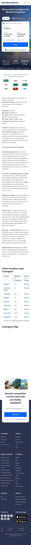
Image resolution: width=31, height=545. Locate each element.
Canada (18, 439)
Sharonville (7, 313)
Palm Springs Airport (6, 475)
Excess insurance (20, 496)
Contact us (4, 439)
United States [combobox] (8, 40)
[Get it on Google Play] (21, 521)
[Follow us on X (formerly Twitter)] (11, 515)
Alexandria (7, 305)
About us (3, 437)
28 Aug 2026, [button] (21, 34)
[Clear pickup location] (26, 27)
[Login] (25, 2)
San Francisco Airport (7, 480)
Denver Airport (5, 463)
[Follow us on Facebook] (2, 515)
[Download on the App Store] (21, 517)
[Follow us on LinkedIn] (8, 519)
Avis (17, 460)
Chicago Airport (5, 460)
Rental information (21, 502)
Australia (18, 437)
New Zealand (19, 442)
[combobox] (13, 28)
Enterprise (18, 468)
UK (16, 445)
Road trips (18, 504)
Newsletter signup (21, 499)
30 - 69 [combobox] (20, 40)
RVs (2, 496)
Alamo (17, 457)
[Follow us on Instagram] (5, 515)
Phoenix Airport (5, 478)
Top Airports (4, 485)
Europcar (18, 471)
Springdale (7, 317)
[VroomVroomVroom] (11, 2)
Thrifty (17, 484)
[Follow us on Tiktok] (2, 519)
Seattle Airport (5, 483)
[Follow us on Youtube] (5, 519)
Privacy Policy (21, 419)
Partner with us (5, 445)
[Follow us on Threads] (8, 515)
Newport (6, 284)
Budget (18, 463)
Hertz (17, 476)
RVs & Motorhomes (20, 18)
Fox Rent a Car (20, 473)
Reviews (3, 442)
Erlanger (6, 298)
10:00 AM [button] (7, 36)
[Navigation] (29, 2)
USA (17, 447)
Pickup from (6, 8)
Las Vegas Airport (6, 472)
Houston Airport (5, 470)
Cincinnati (7, 294)
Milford (6, 309)
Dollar (17, 465)
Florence (6, 301)
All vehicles (4, 499)
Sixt (17, 481)
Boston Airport (5, 457)
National (18, 478)
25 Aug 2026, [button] (8, 34)
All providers (19, 486)
